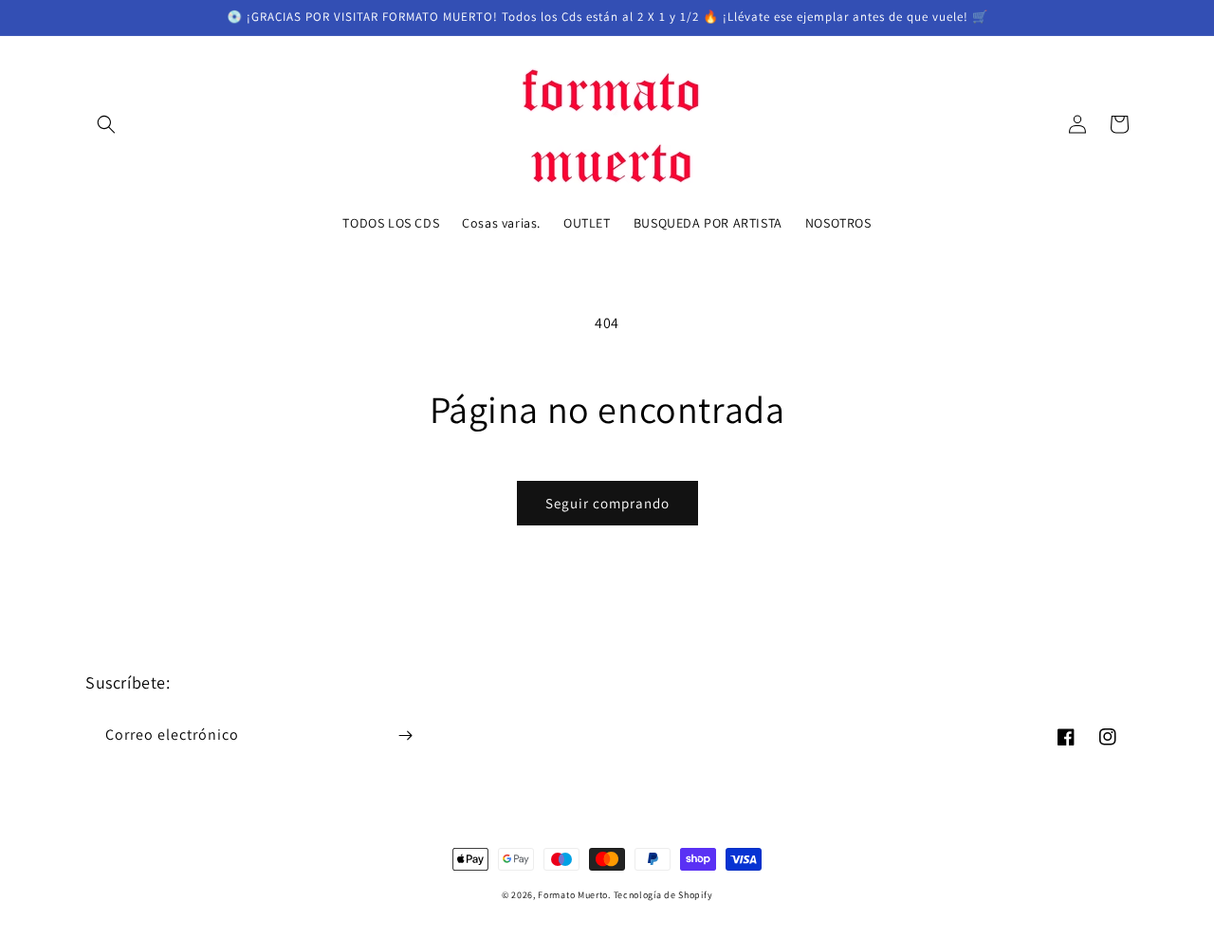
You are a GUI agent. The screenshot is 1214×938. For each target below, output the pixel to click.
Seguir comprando (607, 503)
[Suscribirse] (405, 735)
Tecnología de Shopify (663, 895)
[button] (106, 124)
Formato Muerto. (574, 895)
